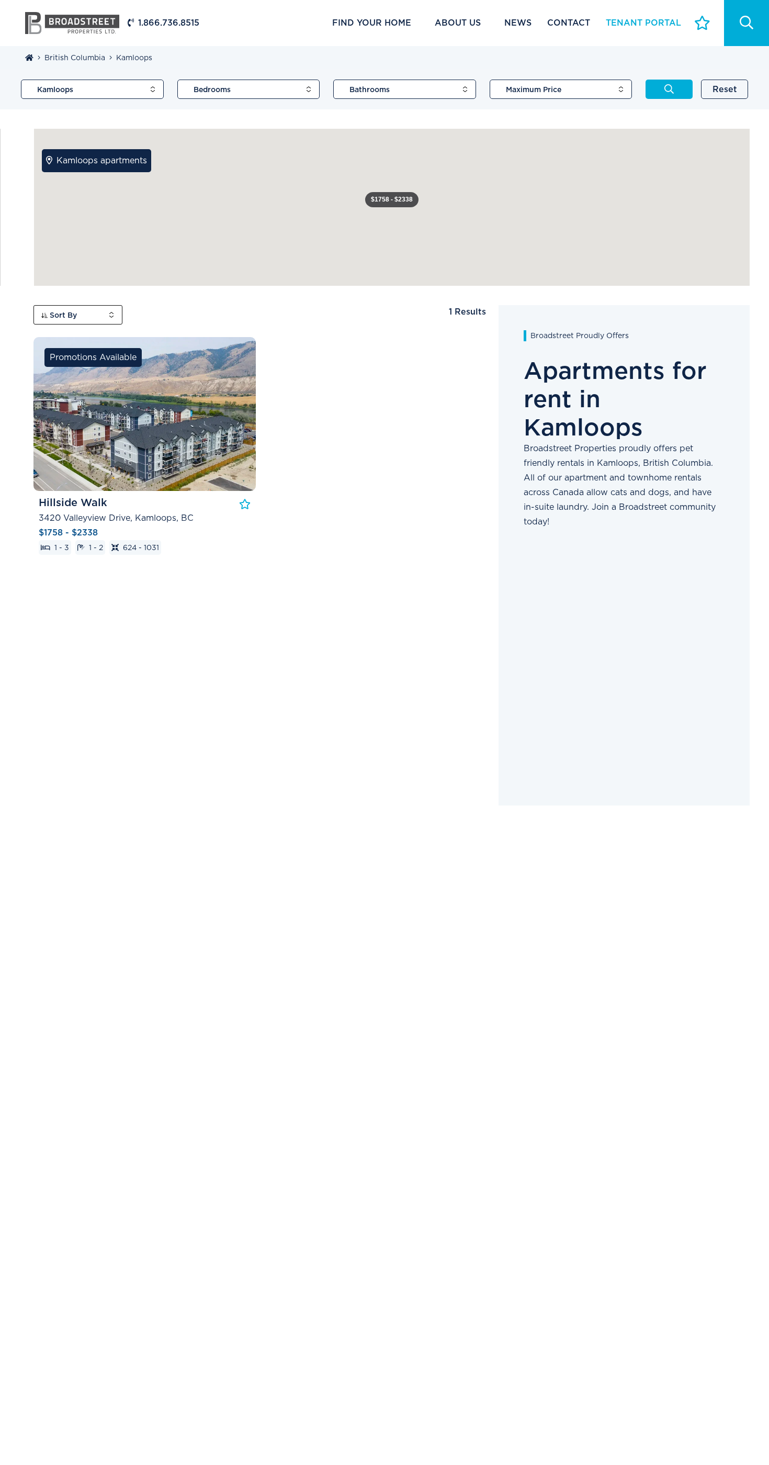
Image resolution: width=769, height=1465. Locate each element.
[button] (392, 199)
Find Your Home (371, 23)
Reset (725, 89)
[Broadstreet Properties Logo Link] (72, 22)
